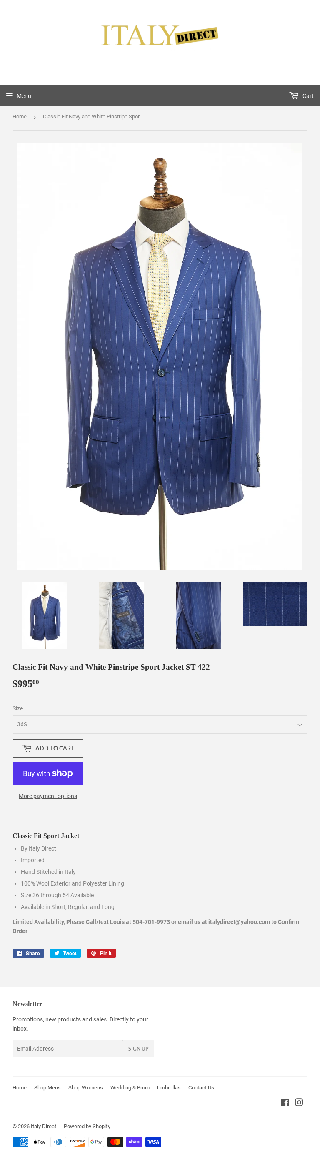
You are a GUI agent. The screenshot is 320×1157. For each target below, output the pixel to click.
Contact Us (201, 1087)
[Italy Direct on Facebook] (285, 1103)
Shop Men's (47, 1087)
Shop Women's (85, 1087)
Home (19, 116)
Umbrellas (169, 1087)
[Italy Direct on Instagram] (299, 1103)
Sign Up (138, 1049)
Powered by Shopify (87, 1126)
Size (17, 708)
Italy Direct (43, 1126)
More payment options (48, 796)
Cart (307, 96)
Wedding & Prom (130, 1087)
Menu (24, 96)
